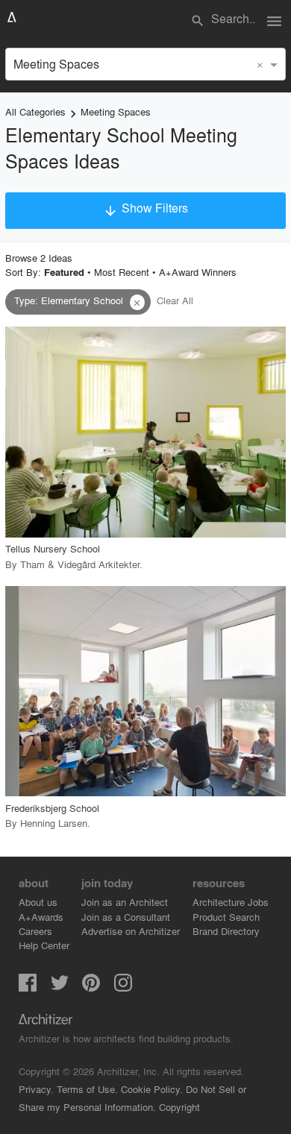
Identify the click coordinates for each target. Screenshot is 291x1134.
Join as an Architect (124, 902)
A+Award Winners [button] (198, 272)
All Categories (35, 111)
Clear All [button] (175, 300)
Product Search (226, 917)
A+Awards (41, 917)
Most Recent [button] (121, 272)
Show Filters (145, 208)
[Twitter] (60, 986)
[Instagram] (123, 986)
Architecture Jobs (231, 902)
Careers (35, 931)
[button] (137, 302)
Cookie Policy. (152, 1089)
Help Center (44, 945)
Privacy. (36, 1089)
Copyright (179, 1107)
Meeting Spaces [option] (56, 63)
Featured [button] (64, 272)
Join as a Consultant (125, 917)
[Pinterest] (91, 986)
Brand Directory (226, 931)
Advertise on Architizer (130, 931)
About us (38, 902)
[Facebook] (28, 986)
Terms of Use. (87, 1089)
